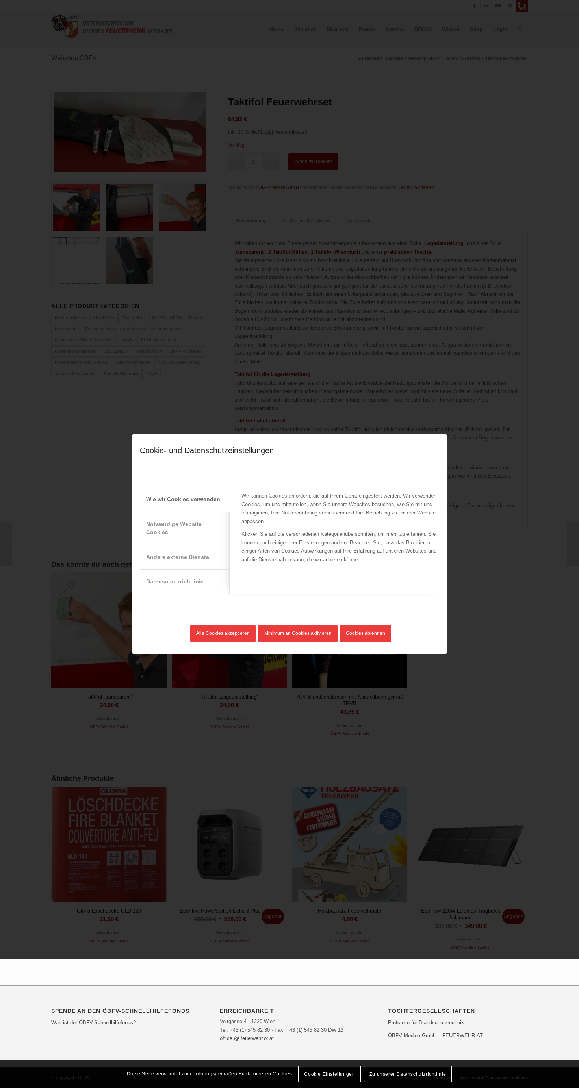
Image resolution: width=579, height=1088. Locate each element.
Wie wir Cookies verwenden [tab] (183, 499)
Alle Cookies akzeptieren (223, 633)
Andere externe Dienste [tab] (177, 557)
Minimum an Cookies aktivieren (298, 633)
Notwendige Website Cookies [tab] (174, 528)
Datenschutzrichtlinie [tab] (175, 581)
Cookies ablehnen (365, 633)
